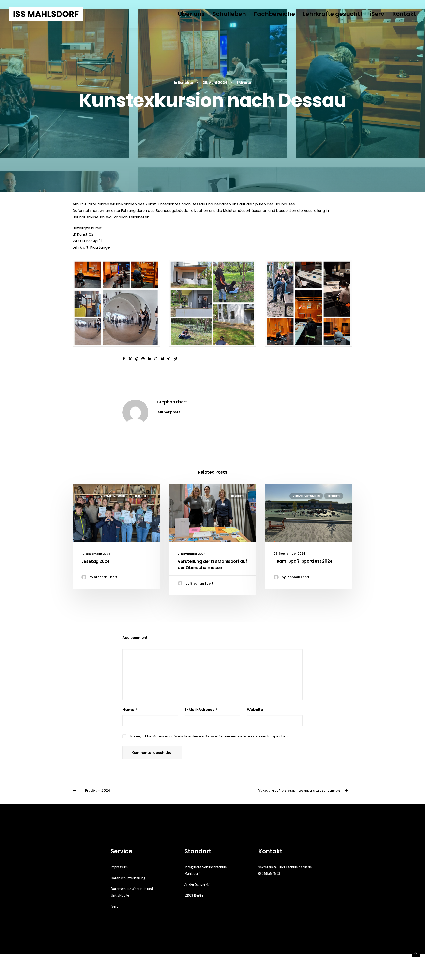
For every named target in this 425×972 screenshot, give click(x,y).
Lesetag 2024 (95, 561)
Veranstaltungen (113, 496)
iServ (377, 14)
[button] (116, 513)
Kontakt (404, 14)
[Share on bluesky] (162, 359)
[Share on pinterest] (143, 359)
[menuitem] (193, 14)
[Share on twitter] (130, 359)
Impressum (119, 867)
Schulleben (229, 14)
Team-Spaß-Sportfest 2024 (303, 561)
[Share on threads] (136, 359)
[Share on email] (175, 359)
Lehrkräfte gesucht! (332, 14)
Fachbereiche (274, 14)
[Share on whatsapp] (156, 359)
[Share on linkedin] (149, 359)
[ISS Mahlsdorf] (46, 14)
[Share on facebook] (124, 359)
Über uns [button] (191, 14)
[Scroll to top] (416, 952)
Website (255, 709)
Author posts (169, 412)
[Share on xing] (168, 359)
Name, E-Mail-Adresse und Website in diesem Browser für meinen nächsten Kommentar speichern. (209, 736)
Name (129, 709)
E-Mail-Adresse (201, 709)
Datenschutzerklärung (128, 878)
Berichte (185, 82)
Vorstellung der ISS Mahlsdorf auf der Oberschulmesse (212, 564)
